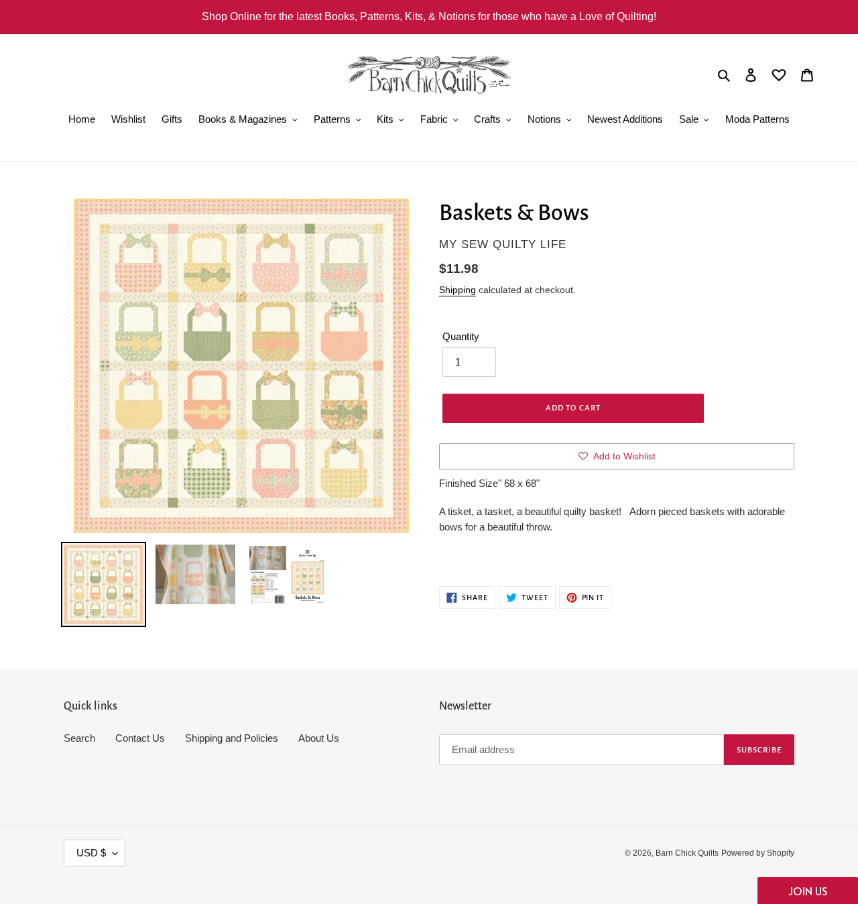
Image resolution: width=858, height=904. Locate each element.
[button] (807, 890)
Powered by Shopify (757, 853)
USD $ (91, 852)
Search (79, 738)
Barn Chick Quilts (687, 853)
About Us (318, 738)
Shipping (457, 289)
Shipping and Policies (231, 738)
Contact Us (140, 738)
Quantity (460, 336)
